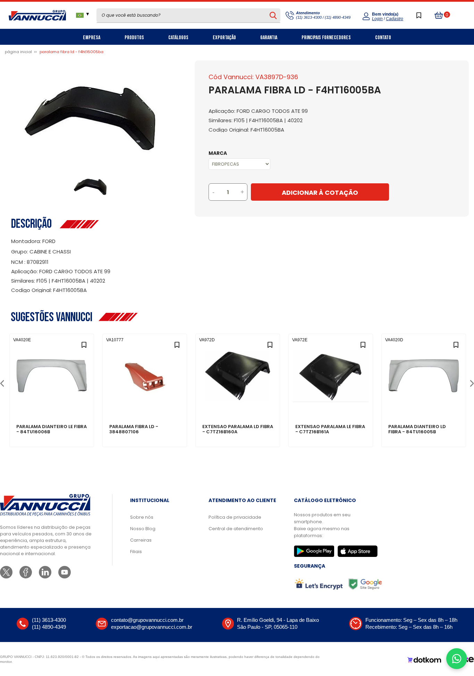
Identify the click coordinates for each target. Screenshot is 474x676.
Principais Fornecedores (326, 37)
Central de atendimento (236, 528)
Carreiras (141, 540)
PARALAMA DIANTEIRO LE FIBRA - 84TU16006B (51, 429)
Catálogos (178, 37)
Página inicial (18, 52)
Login (377, 18)
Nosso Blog (142, 528)
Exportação (224, 37)
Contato (383, 37)
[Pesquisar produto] (272, 15)
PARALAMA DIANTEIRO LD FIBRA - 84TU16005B (417, 429)
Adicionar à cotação (52, 403)
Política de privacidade (235, 517)
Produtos (134, 37)
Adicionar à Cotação (320, 192)
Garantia (268, 37)
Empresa (91, 37)
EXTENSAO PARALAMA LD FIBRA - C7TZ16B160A (237, 429)
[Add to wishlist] (84, 344)
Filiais (136, 551)
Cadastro (394, 18)
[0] (439, 15)
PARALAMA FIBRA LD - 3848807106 (133, 429)
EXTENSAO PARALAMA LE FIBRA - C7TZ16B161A (330, 429)
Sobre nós (141, 517)
